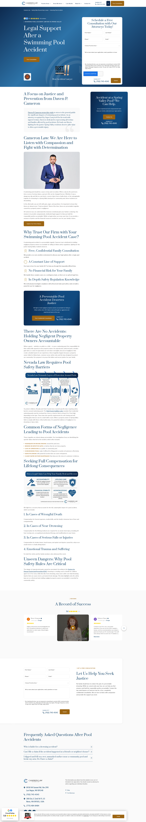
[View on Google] (28, 619)
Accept (118, 816)
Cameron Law (27, 10)
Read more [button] (97, 636)
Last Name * (108, 32)
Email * (107, 39)
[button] (22, 628)
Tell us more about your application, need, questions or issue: (101, 52)
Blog (68, 790)
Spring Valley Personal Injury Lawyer (40, 10)
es (108, 3)
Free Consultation (117, 3)
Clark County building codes (54, 411)
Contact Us (87, 3)
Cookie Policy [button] (86, 815)
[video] (73, 628)
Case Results (69, 3)
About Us (77, 3)
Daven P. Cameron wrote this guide (41, 113)
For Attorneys (71, 793)
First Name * (88, 32)
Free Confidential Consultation (43, 318)
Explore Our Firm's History (34, 223)
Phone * (87, 39)
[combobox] (102, 45)
